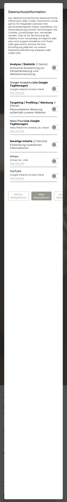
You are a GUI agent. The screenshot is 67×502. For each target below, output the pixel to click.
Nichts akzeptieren (18, 196)
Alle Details (17, 92)
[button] (54, 67)
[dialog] (33, 251)
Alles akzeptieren (41, 196)
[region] (33, 123)
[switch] (54, 67)
